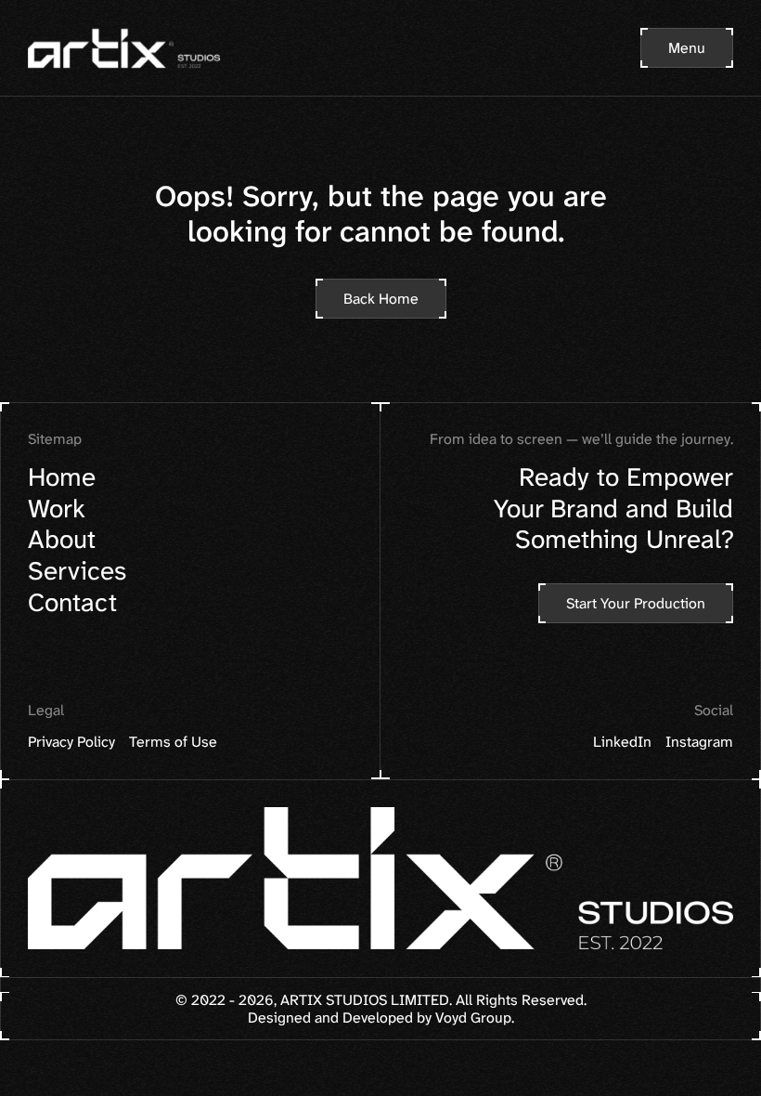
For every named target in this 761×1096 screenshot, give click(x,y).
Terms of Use (173, 742)
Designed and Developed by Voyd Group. (381, 1017)
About (62, 540)
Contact (72, 602)
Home (62, 477)
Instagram (699, 742)
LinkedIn (622, 742)
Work (56, 508)
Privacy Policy (71, 742)
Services (77, 571)
